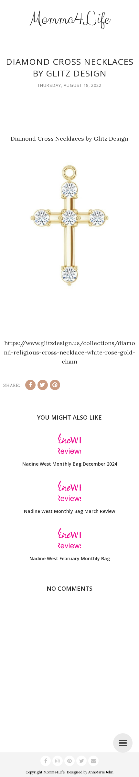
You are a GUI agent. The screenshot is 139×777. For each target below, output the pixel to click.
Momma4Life (69, 19)
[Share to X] (42, 385)
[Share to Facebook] (30, 385)
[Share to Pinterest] (55, 385)
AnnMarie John (100, 772)
